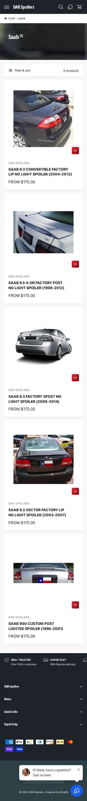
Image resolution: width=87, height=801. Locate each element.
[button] (6, 7)
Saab (21, 18)
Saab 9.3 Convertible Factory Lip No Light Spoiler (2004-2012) (40, 172)
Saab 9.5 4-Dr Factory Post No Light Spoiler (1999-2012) (36, 285)
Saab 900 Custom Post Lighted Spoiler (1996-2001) (35, 626)
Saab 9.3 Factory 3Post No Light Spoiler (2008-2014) (34, 399)
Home (11, 18)
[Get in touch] (70, 7)
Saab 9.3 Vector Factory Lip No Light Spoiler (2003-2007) (37, 512)
